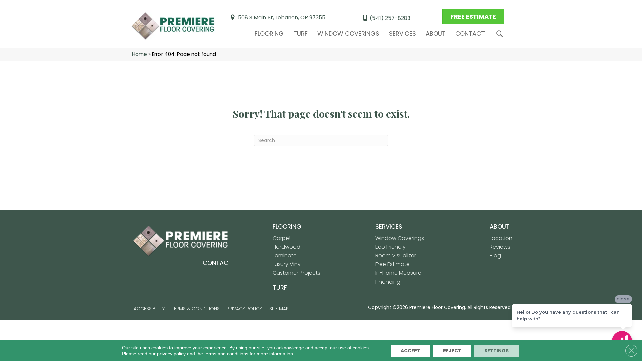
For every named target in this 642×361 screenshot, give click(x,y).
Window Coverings (348, 33)
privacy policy (171, 353)
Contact (470, 33)
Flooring (269, 33)
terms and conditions (226, 353)
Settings (496, 350)
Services (402, 33)
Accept (410, 350)
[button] (501, 33)
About (436, 33)
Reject (452, 350)
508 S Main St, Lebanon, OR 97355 (281, 17)
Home (139, 54)
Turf (300, 33)
